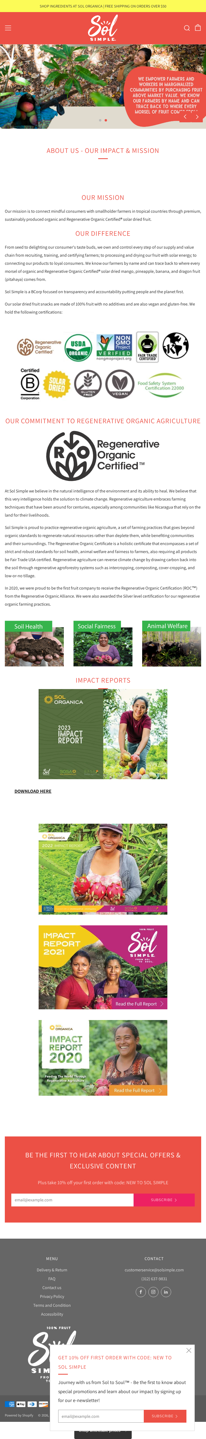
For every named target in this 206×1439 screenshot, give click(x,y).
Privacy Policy (52, 1296)
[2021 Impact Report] (103, 966)
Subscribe (161, 1200)
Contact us (51, 1287)
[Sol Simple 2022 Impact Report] (103, 868)
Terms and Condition (52, 1305)
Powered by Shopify (19, 1415)
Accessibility (52, 1314)
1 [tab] (100, 120)
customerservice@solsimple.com (154, 1270)
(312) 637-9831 (154, 1279)
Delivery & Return (52, 1270)
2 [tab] (106, 120)
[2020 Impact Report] (103, 1057)
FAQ (52, 1279)
